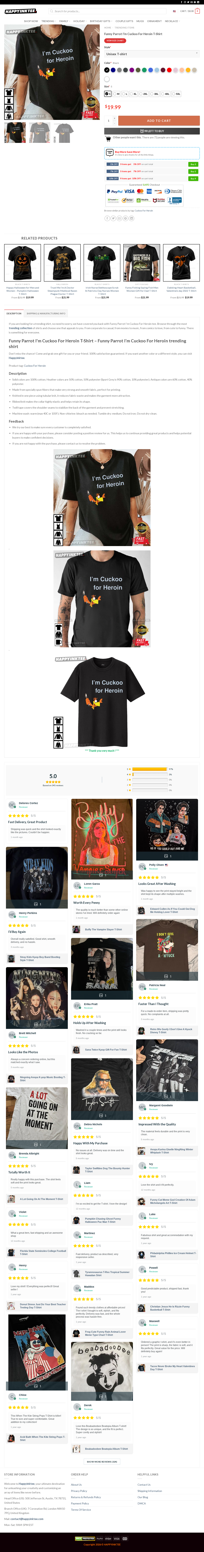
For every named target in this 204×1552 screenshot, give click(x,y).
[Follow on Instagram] (185, 2)
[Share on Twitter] (113, 218)
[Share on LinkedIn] (131, 218)
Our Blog (143, 1497)
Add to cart (159, 120)
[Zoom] (8, 116)
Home (107, 27)
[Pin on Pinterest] (125, 218)
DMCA (142, 1503)
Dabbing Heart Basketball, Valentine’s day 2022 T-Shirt (181, 289)
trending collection (20, 328)
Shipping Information (150, 1491)
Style (107, 47)
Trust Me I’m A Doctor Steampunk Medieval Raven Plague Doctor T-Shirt (62, 290)
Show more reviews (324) (102, 1461)
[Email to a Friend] (119, 218)
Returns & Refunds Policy (86, 1497)
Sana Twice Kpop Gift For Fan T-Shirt (106, 1049)
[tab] (14, 313)
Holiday (79, 21)
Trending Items (124, 27)
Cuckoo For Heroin (144, 210)
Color (108, 62)
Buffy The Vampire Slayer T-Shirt (103, 929)
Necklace (171, 21)
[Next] (94, 72)
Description (14, 313)
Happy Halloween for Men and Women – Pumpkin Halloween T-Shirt (22, 290)
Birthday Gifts (100, 21)
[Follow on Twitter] (188, 2)
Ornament (154, 21)
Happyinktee (16, 358)
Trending (47, 21)
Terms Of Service (81, 1509)
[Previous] (10, 72)
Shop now (31, 21)
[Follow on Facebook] (182, 2)
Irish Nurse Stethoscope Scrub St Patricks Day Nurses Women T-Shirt (102, 290)
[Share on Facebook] (107, 218)
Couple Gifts (124, 21)
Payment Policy (80, 1503)
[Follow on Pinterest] (195, 2)
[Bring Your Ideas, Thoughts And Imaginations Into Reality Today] (20, 11)
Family (63, 21)
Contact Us (144, 1484)
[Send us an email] (192, 2)
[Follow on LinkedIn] (198, 2)
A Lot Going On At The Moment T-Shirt (41, 1199)
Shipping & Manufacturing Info (46, 313)
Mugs (140, 21)
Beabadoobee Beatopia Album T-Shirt (106, 1449)
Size (107, 86)
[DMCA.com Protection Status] (85, 1538)
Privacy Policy (79, 1491)
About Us (76, 1484)
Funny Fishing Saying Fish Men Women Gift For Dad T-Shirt (141, 289)
